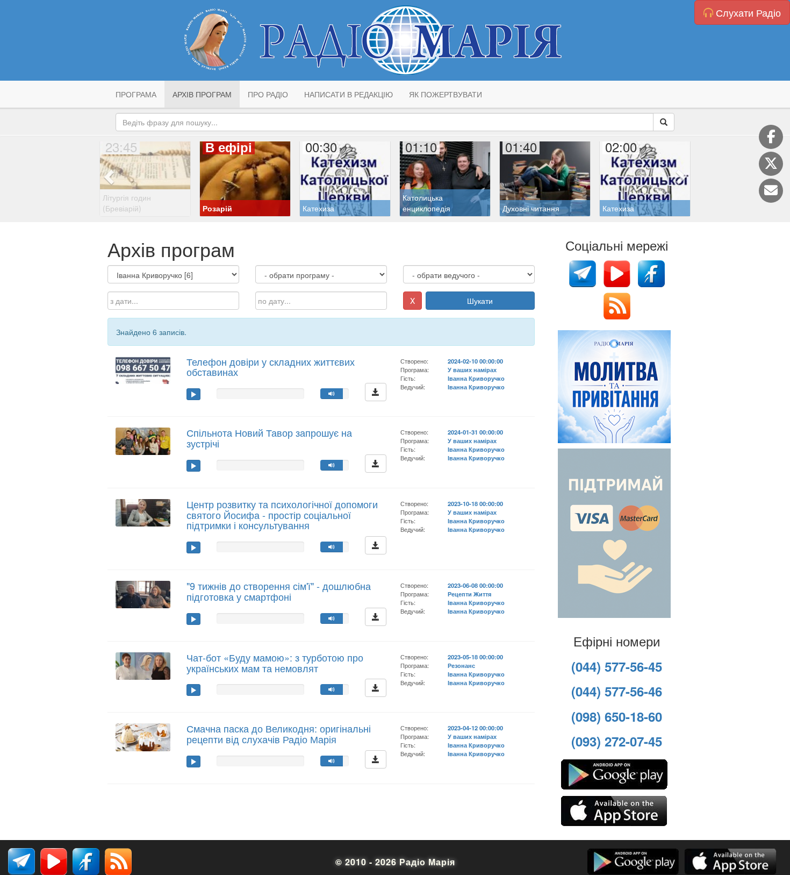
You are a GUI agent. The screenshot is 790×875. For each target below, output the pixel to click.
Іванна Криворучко (476, 378)
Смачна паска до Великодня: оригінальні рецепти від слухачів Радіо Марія (278, 733)
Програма (136, 94)
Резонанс (461, 665)
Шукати (480, 300)
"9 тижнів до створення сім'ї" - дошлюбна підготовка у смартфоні (278, 591)
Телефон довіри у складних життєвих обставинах (270, 366)
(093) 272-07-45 (616, 741)
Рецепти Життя (469, 593)
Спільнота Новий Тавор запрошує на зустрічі (269, 437)
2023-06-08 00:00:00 (475, 585)
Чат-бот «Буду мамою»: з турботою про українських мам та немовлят (274, 662)
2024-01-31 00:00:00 (475, 432)
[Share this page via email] (771, 191)
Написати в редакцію (348, 94)
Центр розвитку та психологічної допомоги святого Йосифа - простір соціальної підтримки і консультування (282, 514)
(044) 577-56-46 (616, 691)
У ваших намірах (472, 369)
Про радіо (268, 94)
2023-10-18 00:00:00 (475, 503)
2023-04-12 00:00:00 (475, 727)
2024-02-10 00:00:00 (475, 361)
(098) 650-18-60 (616, 716)
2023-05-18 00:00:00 (475, 656)
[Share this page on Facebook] (771, 137)
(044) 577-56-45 (616, 666)
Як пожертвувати (445, 94)
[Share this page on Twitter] (771, 164)
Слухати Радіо (747, 12)
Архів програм (202, 94)
